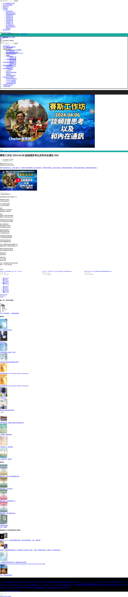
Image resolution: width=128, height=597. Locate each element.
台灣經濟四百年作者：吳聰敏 (4, 526)
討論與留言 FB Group (8, 62)
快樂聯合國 (7, 585)
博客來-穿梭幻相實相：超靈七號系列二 (32, 167)
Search (16, 0)
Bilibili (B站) (9, 56)
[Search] (0, 40)
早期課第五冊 (9, 19)
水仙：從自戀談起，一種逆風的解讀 (9, 313)
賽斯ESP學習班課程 (11, 72)
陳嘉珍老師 (62, 587)
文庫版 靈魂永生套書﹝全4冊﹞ (8, 352)
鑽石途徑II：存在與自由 (6, 488)
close (9, 32)
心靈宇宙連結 (6, 68)
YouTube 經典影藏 (11, 81)
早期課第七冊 (9, 17)
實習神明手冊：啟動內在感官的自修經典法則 (12, 422)
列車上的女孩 (97, 582)
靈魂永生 (68, 588)
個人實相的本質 (10, 25)
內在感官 (82, 582)
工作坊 (114, 582)
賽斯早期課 (120, 585)
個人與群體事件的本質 (9, 3)
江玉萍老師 (51, 585)
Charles (1, 582)
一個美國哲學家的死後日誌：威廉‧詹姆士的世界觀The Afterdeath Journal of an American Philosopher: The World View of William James (22, 563)
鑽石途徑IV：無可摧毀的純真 (7, 513)
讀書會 (107, 585)
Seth (33, 582)
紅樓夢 (11, 69)
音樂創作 (8, 28)
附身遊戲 (58, 587)
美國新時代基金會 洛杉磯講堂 (12, 590)
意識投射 (12, 585)
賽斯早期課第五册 (19, 587)
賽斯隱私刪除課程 (10, 14)
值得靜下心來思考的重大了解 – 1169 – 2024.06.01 (11, 271)
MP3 (29, 582)
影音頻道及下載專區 (8, 77)
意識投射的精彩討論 (20, 585)
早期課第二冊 (9, 22)
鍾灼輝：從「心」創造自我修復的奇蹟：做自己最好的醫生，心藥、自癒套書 (20, 540)
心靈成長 (124, 582)
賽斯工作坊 (6, 6)
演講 (54, 585)
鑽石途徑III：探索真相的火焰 (7, 501)
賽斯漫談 (5, 8)
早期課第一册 (9, 23)
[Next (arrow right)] (2, 595)
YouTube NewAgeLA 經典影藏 (13, 50)
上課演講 (5, 9)
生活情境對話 (9, 11)
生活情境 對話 (66, 585)
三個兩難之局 (41, 582)
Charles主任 (9, 581)
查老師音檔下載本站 (11, 78)
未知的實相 (46, 585)
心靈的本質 (3, 398)
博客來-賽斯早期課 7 (67, 167)
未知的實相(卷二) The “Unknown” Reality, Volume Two (14, 385)
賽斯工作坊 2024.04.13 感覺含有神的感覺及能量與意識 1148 (98, 271)
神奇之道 (74, 585)
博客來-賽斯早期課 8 (79, 167)
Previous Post (3, 294)
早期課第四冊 (9, 20)
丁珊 (37, 582)
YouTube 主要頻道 (10, 46)
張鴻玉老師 (119, 582)
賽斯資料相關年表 (7, 65)
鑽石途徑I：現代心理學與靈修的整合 (9, 476)
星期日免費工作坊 (10, 12)
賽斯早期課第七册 (10, 587)
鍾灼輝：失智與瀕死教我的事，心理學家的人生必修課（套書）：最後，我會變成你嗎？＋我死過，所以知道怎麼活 (30, 550)
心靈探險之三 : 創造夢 (6, 459)
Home (1, 93)
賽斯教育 (112, 585)
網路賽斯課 (82, 584)
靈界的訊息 (3, 342)
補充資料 (8, 71)
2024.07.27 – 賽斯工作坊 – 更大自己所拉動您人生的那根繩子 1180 (57, 271)
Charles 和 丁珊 (21, 582)
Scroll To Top (3, 596)
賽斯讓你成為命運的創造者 (7, 410)
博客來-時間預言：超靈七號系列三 (52, 167)
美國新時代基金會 (8, 85)
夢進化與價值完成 (10, 26)
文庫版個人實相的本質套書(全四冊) (9, 362)
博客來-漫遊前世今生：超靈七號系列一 (10, 167)
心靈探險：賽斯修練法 (6, 434)
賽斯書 (39, 587)
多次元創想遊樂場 (7, 5)
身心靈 (53, 587)
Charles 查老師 (14, 93)
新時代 (34, 584)
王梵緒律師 (57, 585)
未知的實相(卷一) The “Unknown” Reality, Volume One (14, 373)
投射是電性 (27, 585)
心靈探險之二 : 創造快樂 (6, 447)
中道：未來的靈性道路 (6, 575)
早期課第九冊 (9, 16)
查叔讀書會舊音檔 (11, 83)
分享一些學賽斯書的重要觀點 (89, 582)
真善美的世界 (6, 30)
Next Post (2, 296)
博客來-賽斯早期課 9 (91, 167)
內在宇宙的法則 (76, 582)
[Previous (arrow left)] (0, 595)
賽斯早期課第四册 (30, 588)
